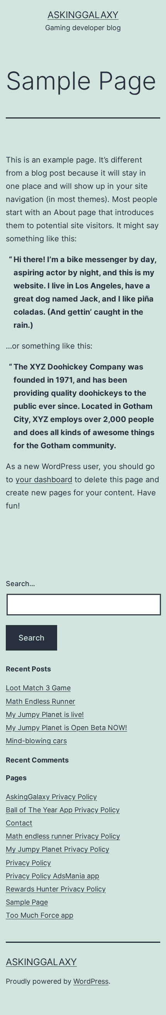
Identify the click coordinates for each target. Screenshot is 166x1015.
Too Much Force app (39, 915)
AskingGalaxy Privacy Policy (51, 797)
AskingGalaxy (83, 14)
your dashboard (43, 479)
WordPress (90, 981)
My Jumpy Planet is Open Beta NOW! (66, 728)
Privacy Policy (28, 863)
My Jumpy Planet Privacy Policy (57, 849)
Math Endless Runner (40, 701)
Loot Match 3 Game (38, 688)
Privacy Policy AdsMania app (52, 876)
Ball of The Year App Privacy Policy (63, 810)
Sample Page (27, 902)
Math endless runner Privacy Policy (63, 836)
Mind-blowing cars (36, 741)
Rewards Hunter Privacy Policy (56, 889)
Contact (19, 823)
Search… (20, 584)
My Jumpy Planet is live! (45, 714)
